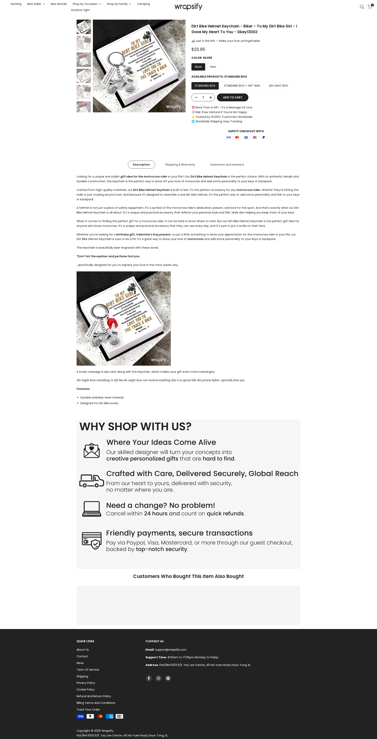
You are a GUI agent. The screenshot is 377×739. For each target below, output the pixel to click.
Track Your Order (88, 710)
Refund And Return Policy (94, 696)
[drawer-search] (362, 7)
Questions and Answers (227, 165)
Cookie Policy (86, 689)
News (80, 663)
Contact (82, 656)
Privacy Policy (86, 683)
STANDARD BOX (205, 86)
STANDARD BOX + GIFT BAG (242, 86)
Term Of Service (88, 670)
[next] (178, 66)
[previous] (101, 66)
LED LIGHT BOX (278, 86)
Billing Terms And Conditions (96, 703)
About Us (83, 650)
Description (141, 165)
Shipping (82, 676)
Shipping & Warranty (180, 165)
